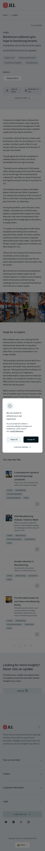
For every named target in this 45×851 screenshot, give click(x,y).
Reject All (14, 439)
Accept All (31, 439)
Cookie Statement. (17, 431)
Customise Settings (22, 447)
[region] (22, 425)
